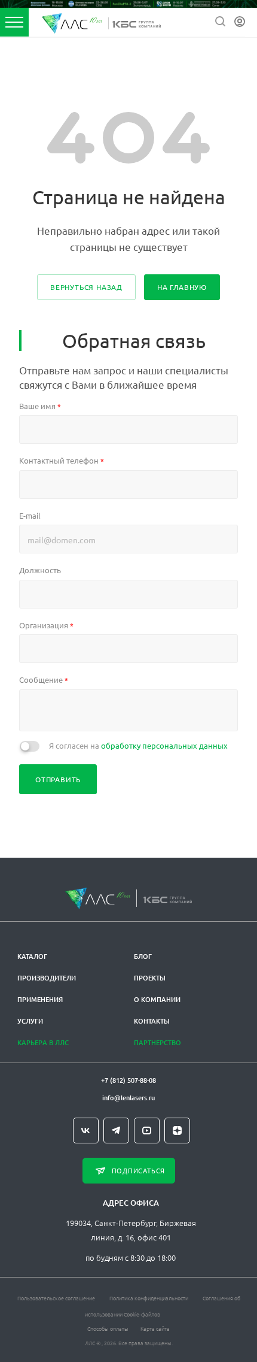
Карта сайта (155, 1328)
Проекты (150, 978)
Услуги (30, 1021)
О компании (157, 999)
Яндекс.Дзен (177, 1130)
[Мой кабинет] (239, 22)
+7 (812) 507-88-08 (128, 1080)
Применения (40, 999)
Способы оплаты (107, 1328)
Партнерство (157, 1042)
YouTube (147, 1130)
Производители (46, 978)
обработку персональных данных (164, 745)
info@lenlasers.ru (128, 1097)
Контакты (152, 1021)
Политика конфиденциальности (148, 1297)
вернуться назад (86, 287)
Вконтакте (86, 1130)
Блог (143, 956)
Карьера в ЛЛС (43, 1042)
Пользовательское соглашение (56, 1297)
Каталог (32, 956)
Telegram (116, 1130)
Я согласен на (138, 745)
